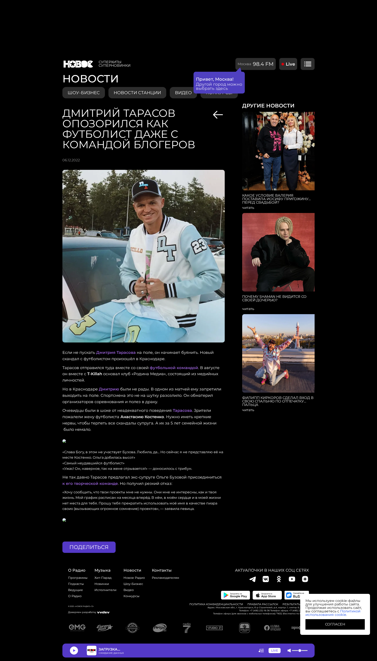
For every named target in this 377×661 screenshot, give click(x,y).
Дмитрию (109, 389)
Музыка (102, 570)
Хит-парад (102, 578)
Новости (132, 570)
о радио (77, 570)
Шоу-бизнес (84, 92)
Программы (77, 578)
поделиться (89, 547)
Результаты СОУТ (296, 604)
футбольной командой (174, 367)
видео (183, 92)
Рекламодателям (165, 578)
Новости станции (137, 92)
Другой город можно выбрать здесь (219, 86)
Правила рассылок (262, 604)
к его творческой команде (90, 483)
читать (248, 208)
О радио (75, 596)
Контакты (162, 570)
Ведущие (75, 590)
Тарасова (182, 410)
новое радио (134, 578)
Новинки (101, 584)
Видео (128, 590)
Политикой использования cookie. (332, 613)
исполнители (105, 590)
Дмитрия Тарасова (116, 352)
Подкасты (76, 584)
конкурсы (131, 596)
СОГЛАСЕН (335, 624)
